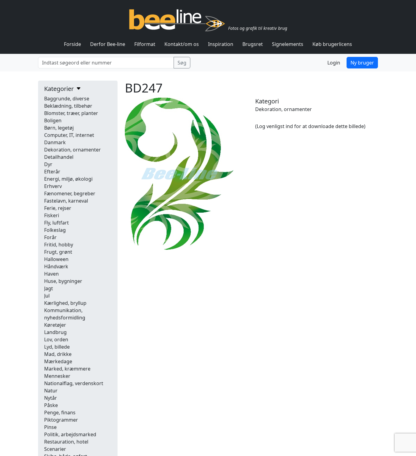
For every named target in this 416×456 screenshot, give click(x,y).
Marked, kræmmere (67, 368)
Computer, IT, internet (69, 135)
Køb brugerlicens (332, 44)
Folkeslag (55, 230)
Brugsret (252, 44)
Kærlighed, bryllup (65, 303)
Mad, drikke (58, 354)
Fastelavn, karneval (66, 200)
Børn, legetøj (59, 127)
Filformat (144, 44)
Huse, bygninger (63, 281)
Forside (72, 44)
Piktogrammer (61, 419)
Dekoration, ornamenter (72, 149)
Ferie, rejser (57, 208)
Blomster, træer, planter (71, 113)
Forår (50, 237)
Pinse (50, 427)
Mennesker (57, 376)
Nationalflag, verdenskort (73, 383)
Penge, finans (60, 412)
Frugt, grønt (58, 252)
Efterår (52, 171)
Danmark (55, 142)
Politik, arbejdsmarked (70, 434)
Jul (47, 295)
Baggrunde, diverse (66, 98)
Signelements (287, 44)
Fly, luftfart (56, 222)
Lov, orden (56, 339)
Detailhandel (58, 157)
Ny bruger (362, 62)
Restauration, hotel (66, 441)
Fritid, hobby (58, 244)
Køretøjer (55, 325)
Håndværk (56, 266)
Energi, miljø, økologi (68, 179)
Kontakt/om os (181, 44)
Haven (51, 273)
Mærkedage (58, 361)
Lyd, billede (57, 346)
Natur (51, 390)
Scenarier (55, 449)
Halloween (56, 259)
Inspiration (220, 44)
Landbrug (55, 332)
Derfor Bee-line (107, 44)
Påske (51, 405)
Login (333, 62)
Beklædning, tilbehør (68, 106)
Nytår (50, 398)
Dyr (48, 164)
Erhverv (53, 186)
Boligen (53, 120)
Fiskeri (51, 215)
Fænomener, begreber (69, 193)
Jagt (48, 288)
